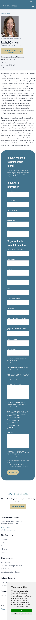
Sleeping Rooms (14, 417)
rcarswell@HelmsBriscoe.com (14, 57)
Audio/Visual (13, 422)
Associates (6, 13)
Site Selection (5, 562)
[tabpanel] (18, 109)
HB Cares (4, 549)
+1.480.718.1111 (5, 527)
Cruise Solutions (6, 569)
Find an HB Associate (18, 506)
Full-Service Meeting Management (11, 566)
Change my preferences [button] (21, 614)
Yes (10, 362)
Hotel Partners (5, 582)
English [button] (30, 1)
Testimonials (5, 546)
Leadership (4, 539)
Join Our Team (5, 596)
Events (3, 552)
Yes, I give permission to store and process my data (18, 465)
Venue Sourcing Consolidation (10, 572)
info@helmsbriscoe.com (8, 530)
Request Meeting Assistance (10, 51)
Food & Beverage (15, 425)
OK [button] (22, 610)
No (17, 362)
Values (3, 542)
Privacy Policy (5, 609)
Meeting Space (14, 420)
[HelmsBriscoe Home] (12, 5)
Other (11, 428)
